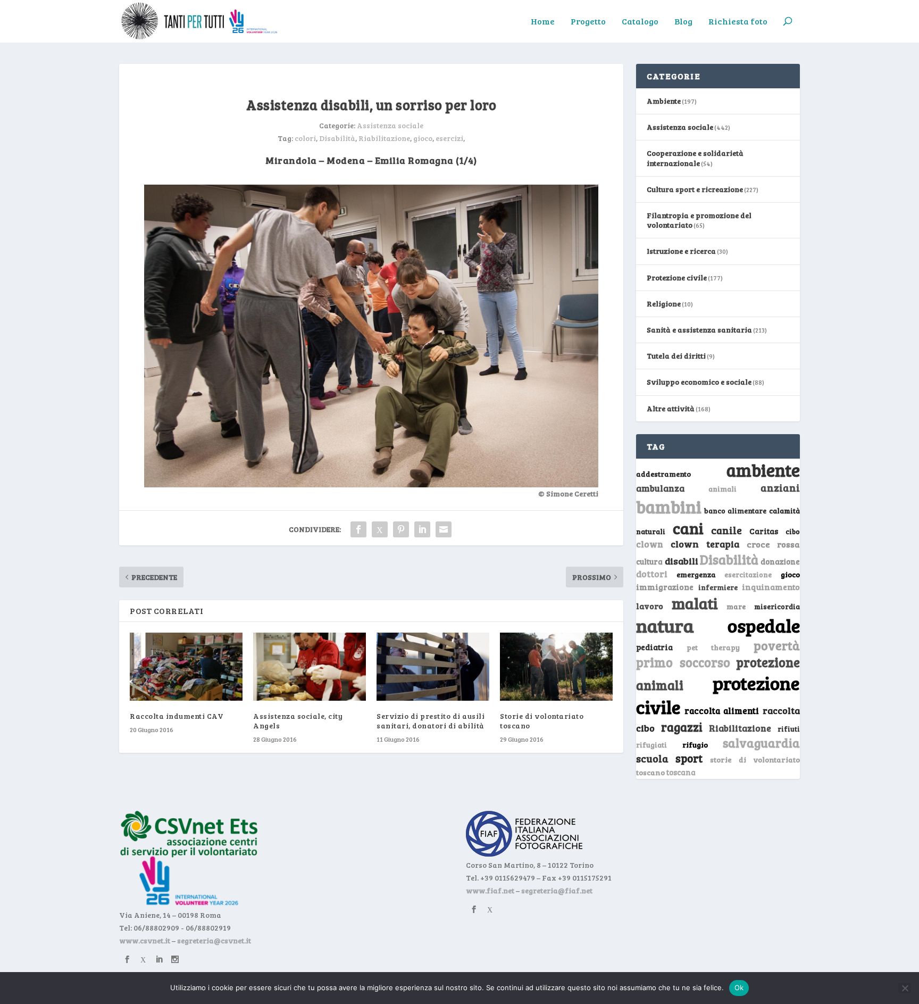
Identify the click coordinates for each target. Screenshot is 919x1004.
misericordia (777, 606)
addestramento (663, 474)
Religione (664, 303)
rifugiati (651, 745)
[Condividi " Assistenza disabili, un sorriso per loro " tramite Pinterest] (401, 529)
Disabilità (337, 138)
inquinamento (771, 586)
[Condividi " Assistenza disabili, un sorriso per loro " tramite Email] (443, 529)
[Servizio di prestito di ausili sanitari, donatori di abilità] (433, 666)
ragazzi (682, 727)
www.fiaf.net (490, 890)
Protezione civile (677, 277)
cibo (793, 531)
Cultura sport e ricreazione (695, 189)
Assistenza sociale (390, 125)
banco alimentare (735, 510)
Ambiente (664, 101)
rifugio (695, 745)
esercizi (449, 138)
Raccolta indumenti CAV (176, 716)
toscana (681, 772)
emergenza (696, 574)
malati (695, 603)
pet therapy (713, 647)
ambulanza (660, 488)
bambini (668, 506)
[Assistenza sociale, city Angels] (309, 666)
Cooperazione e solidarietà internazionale (695, 158)
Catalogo (640, 22)
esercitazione (748, 574)
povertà (777, 645)
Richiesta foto (737, 22)
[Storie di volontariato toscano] (556, 666)
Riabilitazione (384, 138)
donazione (780, 561)
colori (305, 138)
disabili (681, 560)
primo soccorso (683, 662)
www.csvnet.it (144, 940)
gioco (422, 138)
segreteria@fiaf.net (556, 890)
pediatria (654, 647)
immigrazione (665, 587)
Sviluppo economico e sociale (699, 382)
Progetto (588, 22)
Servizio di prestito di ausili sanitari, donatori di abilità (430, 721)
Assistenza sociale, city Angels (297, 721)
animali (722, 489)
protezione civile (718, 694)
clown (649, 543)
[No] (904, 988)
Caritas (763, 531)
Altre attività (671, 408)
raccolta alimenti (721, 710)
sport (689, 758)
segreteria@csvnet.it (214, 940)
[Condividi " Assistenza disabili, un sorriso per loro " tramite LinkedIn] (422, 529)
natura (665, 625)
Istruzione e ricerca (681, 251)
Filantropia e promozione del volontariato (699, 220)
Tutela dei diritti (676, 356)
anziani (780, 487)
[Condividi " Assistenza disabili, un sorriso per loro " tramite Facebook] (358, 529)
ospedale (764, 625)
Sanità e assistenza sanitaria (699, 330)
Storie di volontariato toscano (541, 721)
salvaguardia (761, 742)
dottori (651, 574)
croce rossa (773, 544)
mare (736, 606)
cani (688, 527)
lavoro (649, 605)
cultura (649, 562)
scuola (652, 758)
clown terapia (705, 543)
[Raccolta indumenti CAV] (186, 666)
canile (726, 530)
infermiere (718, 587)
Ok (739, 987)
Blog (683, 22)
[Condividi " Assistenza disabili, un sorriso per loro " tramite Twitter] (379, 529)
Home (543, 22)
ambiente (763, 470)
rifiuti (789, 729)
